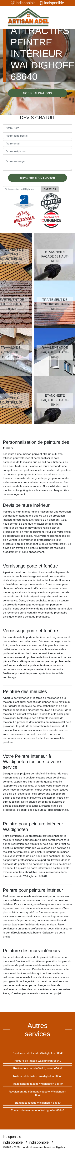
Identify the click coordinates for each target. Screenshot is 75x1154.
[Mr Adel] (28, 17)
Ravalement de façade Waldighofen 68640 (37, 1053)
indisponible (26, 3)
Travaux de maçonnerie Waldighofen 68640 (37, 1110)
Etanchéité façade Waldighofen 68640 (37, 1102)
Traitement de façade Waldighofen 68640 (37, 1083)
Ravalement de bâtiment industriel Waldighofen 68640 (37, 1093)
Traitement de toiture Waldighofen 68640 (37, 1076)
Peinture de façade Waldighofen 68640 (37, 1060)
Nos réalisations (37, 93)
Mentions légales (54, 1147)
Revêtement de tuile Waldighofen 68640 (37, 1068)
